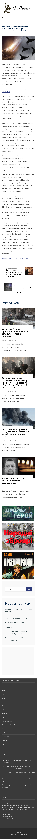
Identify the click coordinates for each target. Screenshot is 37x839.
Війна (25, 22)
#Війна (10, 258)
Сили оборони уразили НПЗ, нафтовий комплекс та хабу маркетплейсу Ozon (15, 433)
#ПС (19, 258)
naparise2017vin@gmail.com (10, 818)
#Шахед (25, 258)
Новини (29, 22)
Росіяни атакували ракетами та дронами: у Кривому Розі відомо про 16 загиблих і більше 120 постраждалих (15, 383)
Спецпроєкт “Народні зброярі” (11, 728)
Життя (4, 694)
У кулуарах (5, 736)
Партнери (5, 717)
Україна (4, 740)
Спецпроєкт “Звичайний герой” (12, 725)
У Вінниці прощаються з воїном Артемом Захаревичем (15, 480)
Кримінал (5, 705)
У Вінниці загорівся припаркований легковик (16, 760)
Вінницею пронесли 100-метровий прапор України (18, 785)
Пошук (29, 589)
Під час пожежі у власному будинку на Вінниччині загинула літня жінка (13, 272)
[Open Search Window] (2, 17)
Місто (3, 709)
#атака (4, 258)
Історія (4, 698)
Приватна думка (7, 721)
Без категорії (6, 686)
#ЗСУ (15, 258)
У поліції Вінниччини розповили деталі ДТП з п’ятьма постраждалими (23, 288)
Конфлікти (5, 702)
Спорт (4, 732)
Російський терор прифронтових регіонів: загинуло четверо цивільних (15, 333)
